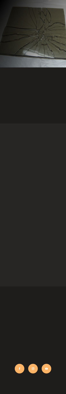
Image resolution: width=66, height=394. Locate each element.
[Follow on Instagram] (33, 368)
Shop (33, 219)
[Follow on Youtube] (46, 368)
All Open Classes (33, 163)
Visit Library (33, 112)
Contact (33, 275)
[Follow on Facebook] (19, 368)
